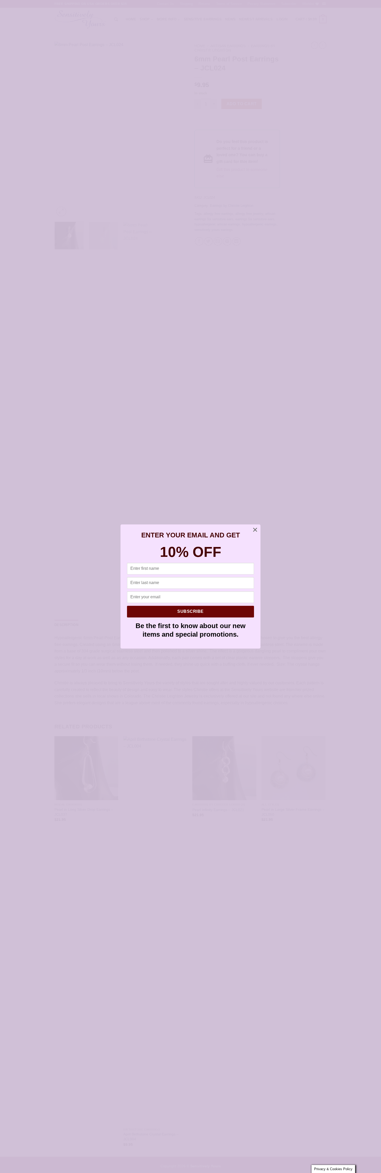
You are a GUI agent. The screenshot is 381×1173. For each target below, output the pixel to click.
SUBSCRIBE (190, 611)
